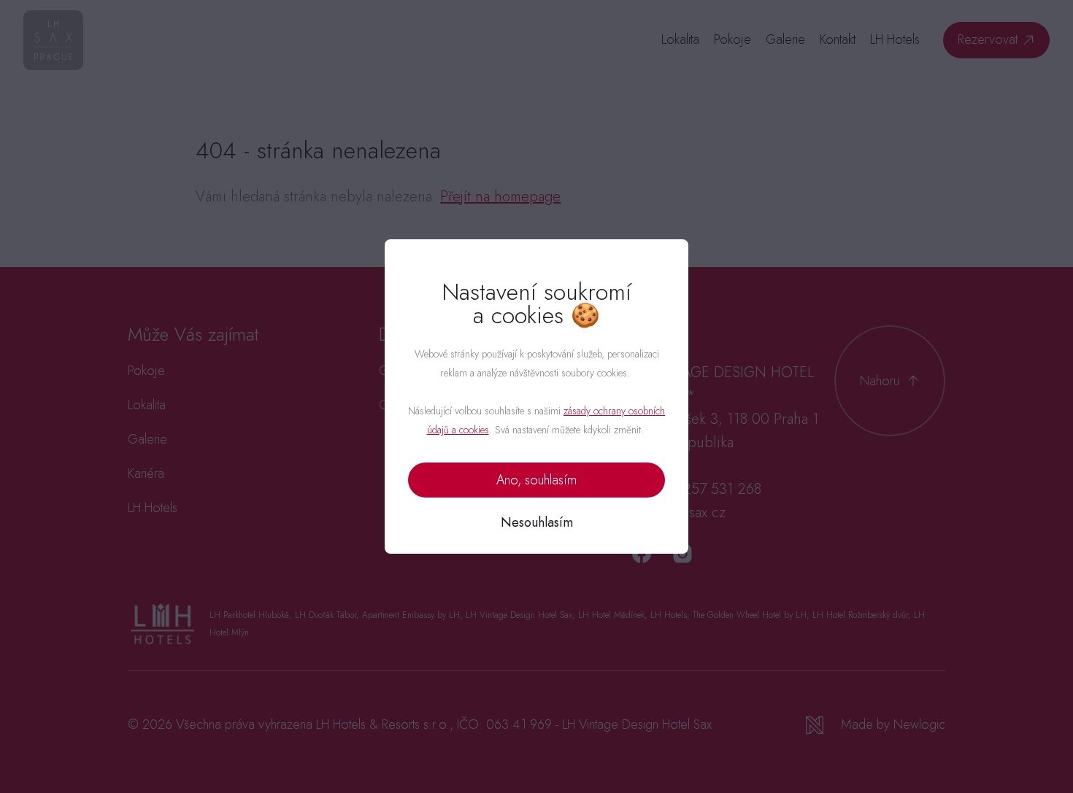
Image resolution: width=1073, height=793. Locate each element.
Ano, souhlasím (536, 480)
